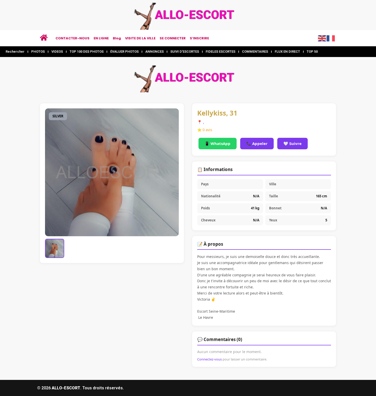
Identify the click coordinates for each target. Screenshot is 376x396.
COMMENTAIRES (255, 51)
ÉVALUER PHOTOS (124, 51)
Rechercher (15, 51)
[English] (322, 38)
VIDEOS (57, 51)
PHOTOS (38, 51)
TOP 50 (312, 51)
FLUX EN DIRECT (287, 51)
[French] (331, 38)
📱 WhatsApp (217, 143)
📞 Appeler (257, 143)
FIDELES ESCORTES (220, 51)
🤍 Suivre (292, 143)
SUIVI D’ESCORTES (184, 51)
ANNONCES (154, 51)
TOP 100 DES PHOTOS (87, 51)
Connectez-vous (209, 359)
